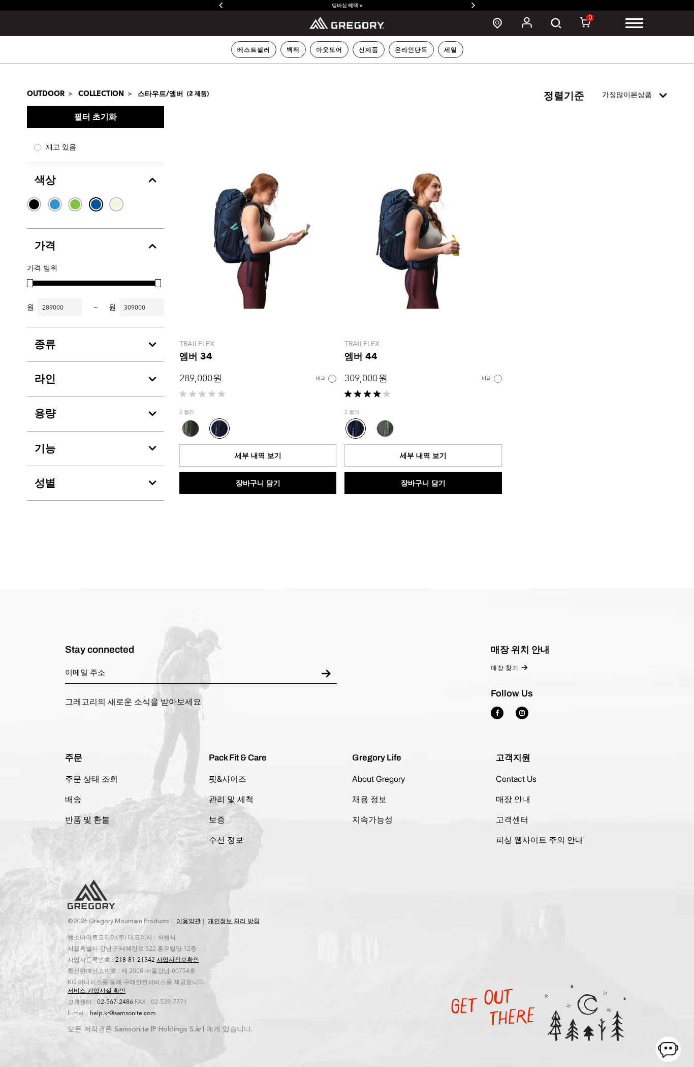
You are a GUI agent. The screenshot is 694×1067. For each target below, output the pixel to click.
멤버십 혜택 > (347, 5)
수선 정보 (226, 840)
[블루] (55, 204)
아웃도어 (329, 49)
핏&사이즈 (227, 779)
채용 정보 (369, 799)
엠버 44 (360, 356)
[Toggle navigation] (634, 23)
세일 (450, 49)
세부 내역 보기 (258, 456)
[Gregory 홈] (347, 22)
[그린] (75, 204)
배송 (73, 799)
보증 (217, 819)
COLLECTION (101, 94)
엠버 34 (195, 356)
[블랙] (34, 204)
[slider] (30, 283)
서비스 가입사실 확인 (96, 991)
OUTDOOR (46, 94)
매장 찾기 (505, 668)
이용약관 (188, 921)
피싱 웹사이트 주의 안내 (539, 840)
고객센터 (512, 819)
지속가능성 (372, 819)
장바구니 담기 (258, 483)
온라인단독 (411, 49)
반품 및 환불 (87, 819)
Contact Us (516, 779)
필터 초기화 (95, 117)
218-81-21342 (135, 960)
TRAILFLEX (196, 344)
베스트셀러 (253, 49)
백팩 (293, 49)
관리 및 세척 (231, 799)
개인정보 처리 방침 (234, 921)
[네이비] (96, 204)
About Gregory (378, 779)
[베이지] (116, 204)
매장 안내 (513, 799)
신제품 (368, 49)
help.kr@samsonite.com (123, 1013)
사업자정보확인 (177, 960)
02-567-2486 (115, 1002)
